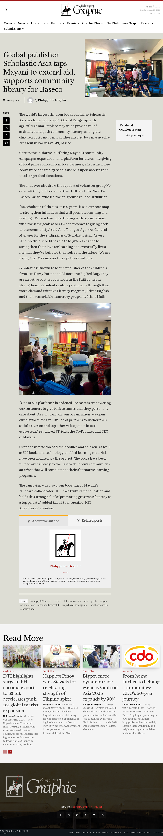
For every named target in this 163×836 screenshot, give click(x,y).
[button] (6, 10)
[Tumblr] (94, 815)
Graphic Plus (8, 671)
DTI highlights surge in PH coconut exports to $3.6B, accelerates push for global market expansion (21, 693)
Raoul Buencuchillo (99, 604)
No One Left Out (27, 604)
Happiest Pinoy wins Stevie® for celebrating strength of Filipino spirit (59, 688)
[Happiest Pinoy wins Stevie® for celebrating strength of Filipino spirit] (61, 656)
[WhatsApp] (6, 143)
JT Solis (94, 600)
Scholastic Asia (27, 608)
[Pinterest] (6, 135)
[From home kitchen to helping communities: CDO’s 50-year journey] (141, 656)
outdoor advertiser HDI (48, 604)
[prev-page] (5, 752)
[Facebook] (6, 120)
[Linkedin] (77, 815)
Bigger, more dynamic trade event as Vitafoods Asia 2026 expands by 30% (101, 688)
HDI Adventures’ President (76, 600)
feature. (57, 600)
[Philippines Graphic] (81, 9)
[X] (6, 128)
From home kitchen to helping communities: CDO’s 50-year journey (140, 688)
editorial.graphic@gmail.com (88, 807)
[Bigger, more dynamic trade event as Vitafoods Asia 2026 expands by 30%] (101, 656)
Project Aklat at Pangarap (74, 604)
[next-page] (10, 752)
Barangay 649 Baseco (40, 600)
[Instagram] (69, 815)
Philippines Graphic (52, 100)
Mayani (103, 600)
